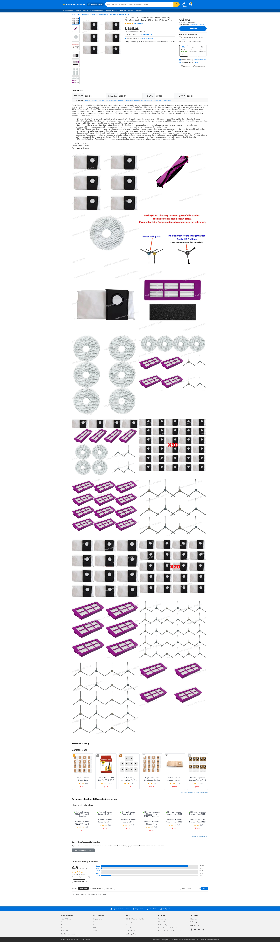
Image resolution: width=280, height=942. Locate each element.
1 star (98, 875)
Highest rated (96, 888)
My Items (139, 10)
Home (73, 14)
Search (204, 888)
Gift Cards (96, 931)
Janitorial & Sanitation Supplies (99, 14)
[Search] (176, 4)
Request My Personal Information (168, 928)
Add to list (186, 66)
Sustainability (65, 931)
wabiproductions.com (146, 38)
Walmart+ (96, 928)
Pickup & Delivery (111, 10)
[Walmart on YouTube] (199, 929)
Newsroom (64, 925)
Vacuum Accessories (146, 100)
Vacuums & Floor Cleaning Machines (119, 14)
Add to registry (200, 66)
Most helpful (109, 888)
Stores (95, 922)
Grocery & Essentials (96, 10)
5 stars (98, 866)
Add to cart (193, 28)
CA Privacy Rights (163, 925)
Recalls (128, 925)
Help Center (139, 909)
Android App (194, 922)
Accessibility (129, 928)
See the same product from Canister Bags (194, 792)
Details (196, 62)
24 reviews (139, 23)
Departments (69, 10)
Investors (64, 928)
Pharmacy (122, 10)
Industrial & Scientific (82, 14)
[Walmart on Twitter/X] (195, 929)
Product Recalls (130, 931)
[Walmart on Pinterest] (203, 929)
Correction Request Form (83, 850)
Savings (85, 10)
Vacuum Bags (157, 100)
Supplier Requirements (68, 934)
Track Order (152, 909)
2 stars (98, 873)
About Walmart (66, 919)
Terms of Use (162, 919)
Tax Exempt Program (132, 934)
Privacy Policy (162, 922)
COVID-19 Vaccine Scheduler (135, 919)
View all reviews (79, 881)
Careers (130, 10)
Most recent (83, 888)
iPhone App (193, 919)
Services (78, 10)
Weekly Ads (166, 909)
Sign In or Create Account (121, 909)
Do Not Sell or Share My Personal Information (172, 931)
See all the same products (200, 836)
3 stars (98, 870)
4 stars (98, 868)
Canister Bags (167, 100)
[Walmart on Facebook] (191, 929)
